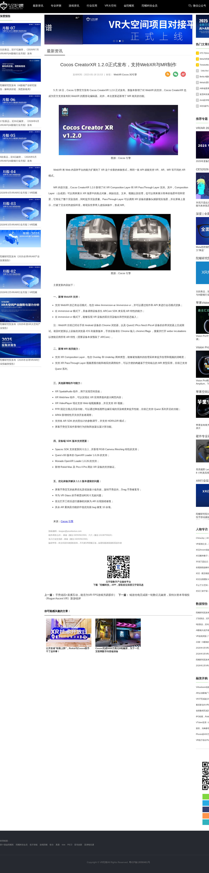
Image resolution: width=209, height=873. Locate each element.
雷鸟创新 (78, 845)
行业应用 (92, 5)
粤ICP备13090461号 (139, 862)
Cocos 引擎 (67, 521)
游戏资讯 (74, 5)
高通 (58, 845)
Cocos (125, 74)
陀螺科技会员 (149, 5)
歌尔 (52, 845)
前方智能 (34, 845)
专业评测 (56, 5)
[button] (114, 41)
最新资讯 (38, 5)
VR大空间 (110, 5)
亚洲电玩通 (89, 845)
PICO (69, 845)
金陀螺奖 (129, 5)
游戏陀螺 (44, 845)
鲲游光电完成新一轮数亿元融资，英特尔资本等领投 (154, 594)
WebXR (117, 74)
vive (63, 845)
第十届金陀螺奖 (7, 845)
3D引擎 (133, 74)
